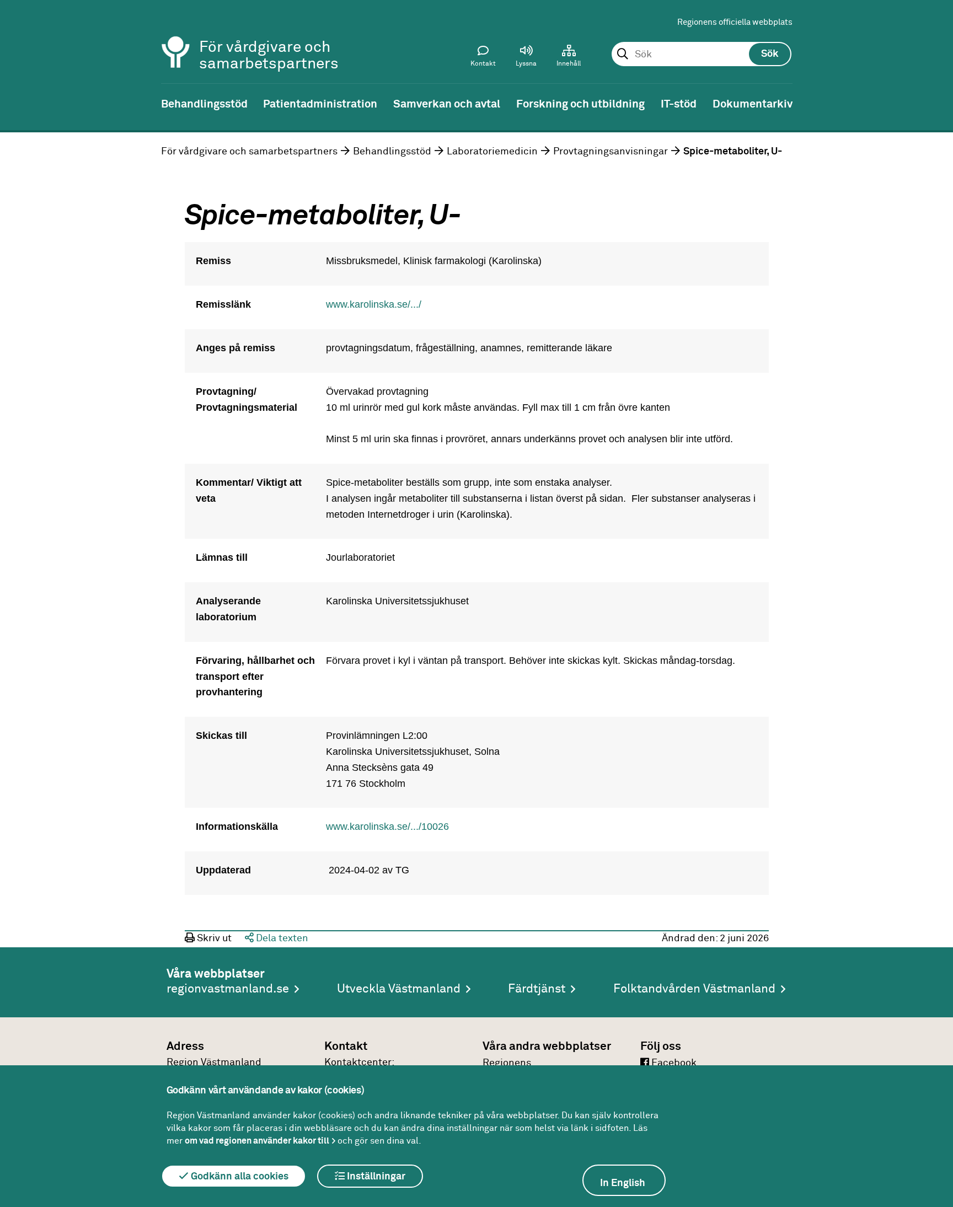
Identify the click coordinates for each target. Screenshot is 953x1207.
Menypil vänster (16, 103)
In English (622, 1183)
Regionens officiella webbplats (735, 22)
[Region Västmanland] (176, 37)
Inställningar (375, 1177)
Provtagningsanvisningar (610, 152)
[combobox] (701, 54)
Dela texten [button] (281, 938)
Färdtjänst (536, 989)
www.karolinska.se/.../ (373, 304)
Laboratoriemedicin (492, 152)
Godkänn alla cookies (238, 1177)
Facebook (673, 1063)
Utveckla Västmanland (399, 989)
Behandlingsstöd (392, 152)
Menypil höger (936, 103)
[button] (526, 58)
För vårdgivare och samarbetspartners (249, 152)
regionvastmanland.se (228, 989)
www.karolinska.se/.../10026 (387, 826)
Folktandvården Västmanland (694, 989)
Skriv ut (213, 938)
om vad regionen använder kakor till (257, 1140)
